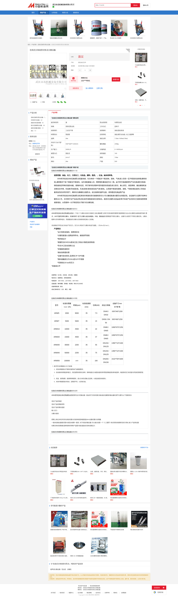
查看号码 (116, 79)
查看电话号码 (36, 143)
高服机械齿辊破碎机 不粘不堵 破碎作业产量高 (63, 530)
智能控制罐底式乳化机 (56, 38)
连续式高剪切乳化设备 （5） (39, 117)
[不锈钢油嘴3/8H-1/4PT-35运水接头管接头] (141, 75)
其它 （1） (34, 131)
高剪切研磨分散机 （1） (37, 128)
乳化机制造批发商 (95, 586)
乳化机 (64, 569)
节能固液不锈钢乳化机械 (117, 530)
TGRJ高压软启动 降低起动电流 (143, 65)
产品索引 (32, 222)
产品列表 (34, 44)
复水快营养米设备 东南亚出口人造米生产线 (82, 530)
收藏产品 (34, 102)
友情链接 (123, 593)
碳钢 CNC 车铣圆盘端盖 (76, 556)
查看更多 (37, 154)
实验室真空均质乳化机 (76, 38)
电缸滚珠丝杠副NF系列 (136, 530)
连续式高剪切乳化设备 (44, 44)
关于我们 (53, 593)
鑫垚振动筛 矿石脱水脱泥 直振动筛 (60, 556)
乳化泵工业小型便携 (115, 38)
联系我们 (62, 593)
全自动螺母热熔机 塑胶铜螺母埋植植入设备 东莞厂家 (104, 556)
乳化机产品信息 (82, 586)
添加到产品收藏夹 (35, 224)
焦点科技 (91, 595)
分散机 (69, 569)
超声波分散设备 (55, 569)
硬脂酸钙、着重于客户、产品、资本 (100, 38)
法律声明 (107, 593)
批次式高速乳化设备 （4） (38, 125)
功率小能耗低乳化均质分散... (37, 200)
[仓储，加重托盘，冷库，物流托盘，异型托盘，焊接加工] (141, 92)
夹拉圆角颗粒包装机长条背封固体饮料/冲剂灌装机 (104, 530)
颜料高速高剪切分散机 (36, 38)
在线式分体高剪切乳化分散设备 (91, 588)
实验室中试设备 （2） (37, 120)
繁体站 (115, 593)
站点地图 (80, 593)
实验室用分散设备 (34, 180)
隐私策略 (89, 593)
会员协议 (98, 593)
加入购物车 (89, 88)
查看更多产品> (144, 447)
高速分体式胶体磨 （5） (37, 123)
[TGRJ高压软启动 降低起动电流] (141, 57)
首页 (29, 44)
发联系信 (76, 88)
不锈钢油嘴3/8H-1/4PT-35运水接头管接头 (146, 82)
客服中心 (71, 593)
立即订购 (99, 88)
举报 (43, 102)
